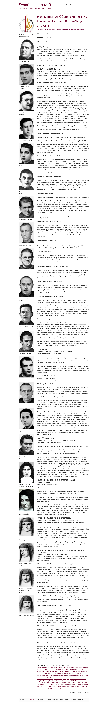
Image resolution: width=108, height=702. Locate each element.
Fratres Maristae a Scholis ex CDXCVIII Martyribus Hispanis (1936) (58, 683)
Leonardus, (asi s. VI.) (45, 667)
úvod (20, 8)
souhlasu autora (31, 699)
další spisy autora (39, 8)
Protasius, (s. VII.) (64, 673)
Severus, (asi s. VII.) (46, 673)
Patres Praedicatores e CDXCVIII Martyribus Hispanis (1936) (67, 677)
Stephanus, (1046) (44, 675)
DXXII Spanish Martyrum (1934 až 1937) (51, 688)
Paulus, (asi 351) (74, 667)
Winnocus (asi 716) (79, 673)
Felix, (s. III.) (59, 667)
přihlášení (48, 8)
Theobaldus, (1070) (59, 675)
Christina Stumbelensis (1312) (75, 675)
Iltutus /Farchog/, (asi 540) (54, 669)
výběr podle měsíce (28, 8)
